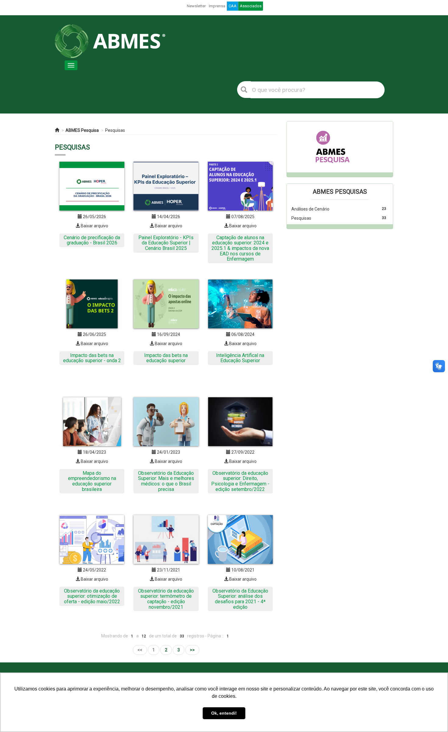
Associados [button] (250, 6)
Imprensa (217, 6)
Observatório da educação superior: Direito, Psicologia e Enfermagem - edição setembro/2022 (240, 481)
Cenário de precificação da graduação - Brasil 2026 (92, 240)
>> (192, 649)
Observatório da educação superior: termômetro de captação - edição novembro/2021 (166, 599)
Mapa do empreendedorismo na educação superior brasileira (92, 481)
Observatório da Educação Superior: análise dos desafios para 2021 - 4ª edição (240, 599)
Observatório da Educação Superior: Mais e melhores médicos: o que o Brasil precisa (166, 481)
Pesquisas (115, 130)
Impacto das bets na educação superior (166, 358)
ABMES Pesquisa (82, 130)
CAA (232, 6)
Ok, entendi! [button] (224, 713)
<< (139, 649)
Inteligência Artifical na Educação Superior (240, 358)
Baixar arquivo (94, 225)
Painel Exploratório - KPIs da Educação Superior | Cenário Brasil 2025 (166, 243)
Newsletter (196, 6)
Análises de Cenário (310, 209)
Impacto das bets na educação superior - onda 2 (92, 358)
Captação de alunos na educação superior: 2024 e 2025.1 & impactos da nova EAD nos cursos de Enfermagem (240, 248)
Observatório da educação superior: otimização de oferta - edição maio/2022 (92, 596)
